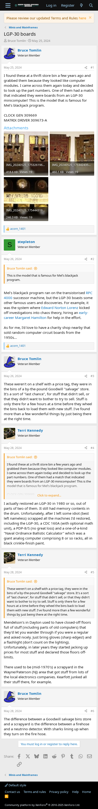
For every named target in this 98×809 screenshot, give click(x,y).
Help (75, 792)
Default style (17, 785)
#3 (92, 376)
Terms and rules (35, 792)
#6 (92, 711)
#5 (92, 572)
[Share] (86, 67)
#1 (92, 67)
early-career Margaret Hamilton (46, 315)
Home (86, 792)
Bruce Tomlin (17, 41)
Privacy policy (59, 792)
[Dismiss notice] (90, 18)
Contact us (12, 792)
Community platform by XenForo (42, 805)
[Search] (91, 5)
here (82, 18)
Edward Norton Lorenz (59, 307)
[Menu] (8, 5)
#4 (92, 448)
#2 (92, 259)
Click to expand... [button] (49, 495)
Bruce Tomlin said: (19, 268)
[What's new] (81, 5)
